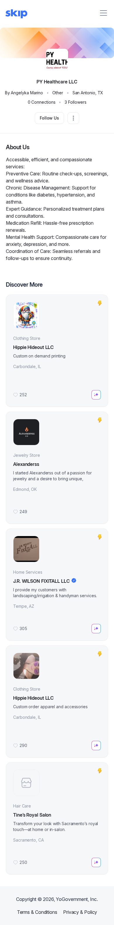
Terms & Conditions (37, 912)
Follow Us (49, 117)
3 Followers (75, 102)
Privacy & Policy (80, 912)
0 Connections (42, 102)
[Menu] (103, 12)
